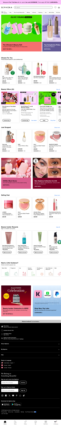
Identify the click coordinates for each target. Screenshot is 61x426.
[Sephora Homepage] (6, 7)
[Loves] (55, 7)
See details (34, 120)
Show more (57, 127)
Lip (20, 268)
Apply (44, 120)
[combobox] (33, 7)
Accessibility (17, 411)
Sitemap (22, 411)
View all (58, 89)
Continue (23, 382)
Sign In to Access (7, 252)
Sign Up (23, 390)
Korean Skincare (30, 268)
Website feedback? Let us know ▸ (30, 321)
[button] (48, 107)
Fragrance (13, 268)
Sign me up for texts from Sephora (10, 379)
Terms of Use (10, 411)
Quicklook (4, 68)
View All (58, 227)
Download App (6, 120)
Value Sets (4, 268)
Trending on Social (40, 268)
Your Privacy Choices (29, 411)
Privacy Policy (4, 411)
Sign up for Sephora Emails (8, 387)
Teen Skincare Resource (49, 268)
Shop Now (53, 120)
